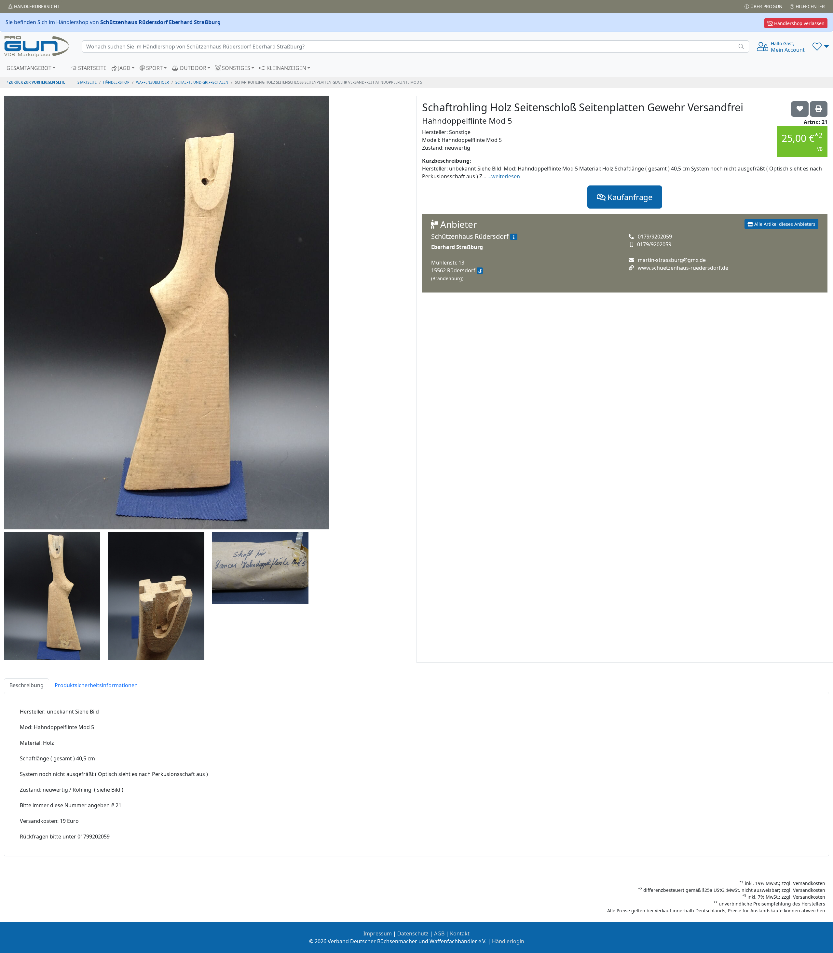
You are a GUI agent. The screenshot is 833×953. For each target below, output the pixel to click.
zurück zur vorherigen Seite (36, 82)
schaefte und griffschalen (201, 82)
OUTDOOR (192, 68)
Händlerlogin (508, 941)
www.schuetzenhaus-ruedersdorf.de (683, 267)
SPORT (154, 68)
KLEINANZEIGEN (285, 68)
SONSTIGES (235, 68)
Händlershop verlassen (799, 23)
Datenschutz (413, 933)
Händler (36, 6)
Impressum (377, 933)
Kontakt (460, 933)
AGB (439, 933)
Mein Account (788, 46)
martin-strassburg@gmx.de (672, 260)
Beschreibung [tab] (26, 685)
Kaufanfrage (629, 197)
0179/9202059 (655, 236)
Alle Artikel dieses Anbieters (784, 224)
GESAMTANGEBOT (29, 68)
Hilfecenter (809, 6)
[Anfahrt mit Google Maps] (480, 270)
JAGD (123, 68)
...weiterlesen (503, 176)
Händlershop (116, 82)
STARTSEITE (91, 68)
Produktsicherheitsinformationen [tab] (96, 685)
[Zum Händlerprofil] (513, 237)
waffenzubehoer (152, 82)
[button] (821, 46)
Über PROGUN (766, 6)
